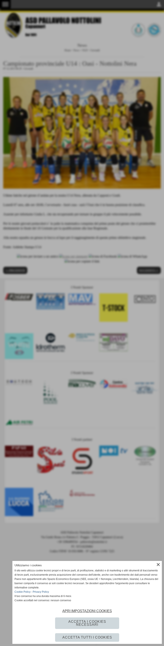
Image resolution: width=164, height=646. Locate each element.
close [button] (158, 564)
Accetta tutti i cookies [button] (87, 637)
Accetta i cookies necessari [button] (87, 623)
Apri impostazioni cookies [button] (87, 611)
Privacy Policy (41, 591)
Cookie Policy (23, 591)
